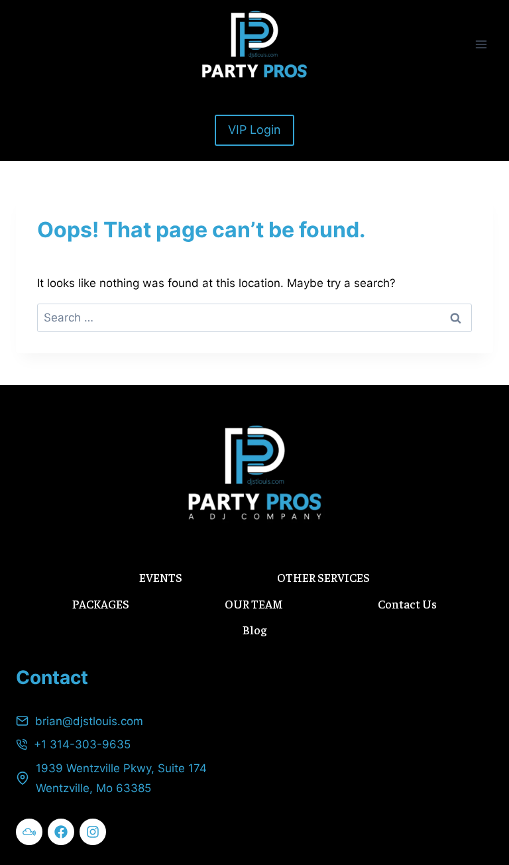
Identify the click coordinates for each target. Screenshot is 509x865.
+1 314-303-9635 (82, 744)
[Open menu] (481, 44)
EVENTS (160, 577)
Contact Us (407, 603)
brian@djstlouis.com (89, 721)
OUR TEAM (254, 603)
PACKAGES (100, 603)
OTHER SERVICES (323, 577)
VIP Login (254, 130)
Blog (254, 629)
